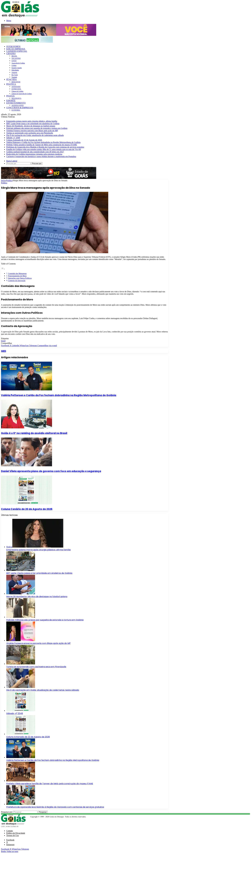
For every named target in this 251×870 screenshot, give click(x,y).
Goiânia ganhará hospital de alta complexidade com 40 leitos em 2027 (35, 152)
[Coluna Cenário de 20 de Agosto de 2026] (26, 503)
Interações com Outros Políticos (20, 278)
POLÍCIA (10, 96)
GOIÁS (14, 61)
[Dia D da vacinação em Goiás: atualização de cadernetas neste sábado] (20, 687)
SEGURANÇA (16, 98)
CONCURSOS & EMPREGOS (19, 107)
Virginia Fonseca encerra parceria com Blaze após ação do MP (32, 130)
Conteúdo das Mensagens (17, 273)
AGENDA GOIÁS (18, 105)
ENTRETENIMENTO (16, 103)
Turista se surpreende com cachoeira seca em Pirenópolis (29, 133)
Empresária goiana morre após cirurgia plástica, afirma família (31, 121)
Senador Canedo (17, 68)
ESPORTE (10, 100)
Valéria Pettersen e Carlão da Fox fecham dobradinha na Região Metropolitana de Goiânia (43, 142)
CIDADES (11, 53)
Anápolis (14, 72)
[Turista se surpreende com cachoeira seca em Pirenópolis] (20, 664)
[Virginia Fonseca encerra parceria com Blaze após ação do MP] (20, 640)
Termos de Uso (12, 835)
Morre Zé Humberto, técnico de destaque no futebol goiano (30, 126)
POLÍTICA (11, 84)
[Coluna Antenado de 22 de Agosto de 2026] (20, 734)
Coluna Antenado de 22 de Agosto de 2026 (24, 140)
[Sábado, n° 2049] (20, 710)
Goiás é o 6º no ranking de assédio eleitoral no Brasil (34, 433)
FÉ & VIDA (11, 79)
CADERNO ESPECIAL (16, 51)
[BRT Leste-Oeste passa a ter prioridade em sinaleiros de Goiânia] (20, 570)
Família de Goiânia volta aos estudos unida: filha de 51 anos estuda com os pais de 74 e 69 (43, 149)
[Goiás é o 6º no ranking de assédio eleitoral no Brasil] (26, 428)
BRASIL (14, 56)
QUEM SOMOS (13, 46)
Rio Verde (15, 75)
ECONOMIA (16, 110)
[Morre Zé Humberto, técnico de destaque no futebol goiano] (20, 593)
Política (9, 180)
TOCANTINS (16, 58)
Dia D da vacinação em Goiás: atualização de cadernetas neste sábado (35, 135)
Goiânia (14, 65)
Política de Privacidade (15, 833)
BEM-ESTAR (16, 82)
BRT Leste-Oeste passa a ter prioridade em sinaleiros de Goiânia (32, 123)
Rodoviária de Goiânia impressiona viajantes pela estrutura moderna (34, 154)
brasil (3, 341)
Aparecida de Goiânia (18, 63)
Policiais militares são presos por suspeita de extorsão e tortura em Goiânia (36, 128)
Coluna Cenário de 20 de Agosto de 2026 (26, 509)
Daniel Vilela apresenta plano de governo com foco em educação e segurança (51, 471)
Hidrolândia (15, 70)
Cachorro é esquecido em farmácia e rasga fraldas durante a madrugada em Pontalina (41, 156)
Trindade (14, 77)
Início (3, 180)
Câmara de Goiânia (17, 91)
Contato (9, 831)
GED (3, 351)
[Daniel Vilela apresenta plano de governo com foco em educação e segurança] (26, 465)
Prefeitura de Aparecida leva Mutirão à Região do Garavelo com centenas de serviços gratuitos (45, 147)
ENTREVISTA (16, 89)
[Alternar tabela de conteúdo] (3, 269)
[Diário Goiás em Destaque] (20, 16)
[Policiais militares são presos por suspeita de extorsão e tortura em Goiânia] (20, 617)
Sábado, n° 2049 (13, 138)
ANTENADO (16, 87)
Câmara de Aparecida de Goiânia (22, 94)
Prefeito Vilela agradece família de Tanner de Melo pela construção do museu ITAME (41, 145)
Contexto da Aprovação (16, 280)
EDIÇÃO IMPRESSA (15, 49)
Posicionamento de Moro (17, 276)
